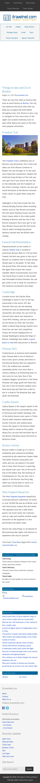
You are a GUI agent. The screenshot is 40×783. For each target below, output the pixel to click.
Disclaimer (21, 777)
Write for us (6, 699)
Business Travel (8, 747)
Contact (5, 696)
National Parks (7, 742)
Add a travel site (21, 780)
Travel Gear (6, 744)
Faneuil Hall (14, 249)
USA (3, 750)
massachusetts (7, 545)
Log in (30, 780)
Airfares (5, 677)
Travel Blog (16, 542)
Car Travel (23, 677)
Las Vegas (6, 753)
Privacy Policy (31, 777)
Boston (26, 103)
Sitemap (10, 780)
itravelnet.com (20, 18)
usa (15, 545)
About (4, 693)
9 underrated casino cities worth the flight (18, 648)
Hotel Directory (8, 722)
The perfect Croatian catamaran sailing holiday (19, 634)
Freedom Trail (12, 160)
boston (34, 542)
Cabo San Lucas (8, 756)
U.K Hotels (7, 725)
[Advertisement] (20, 62)
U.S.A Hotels (7, 728)
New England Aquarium (16, 496)
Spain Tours (6, 739)
